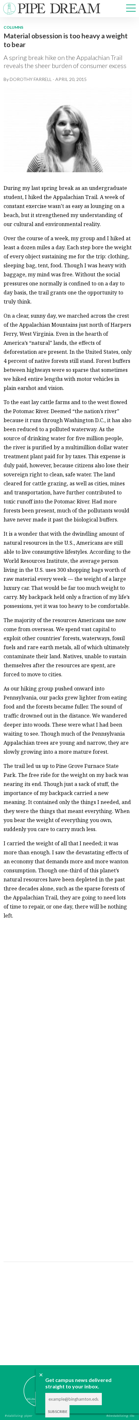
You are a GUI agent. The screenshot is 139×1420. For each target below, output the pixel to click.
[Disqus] (68, 1006)
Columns (13, 27)
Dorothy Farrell (31, 79)
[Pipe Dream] (30, 1386)
